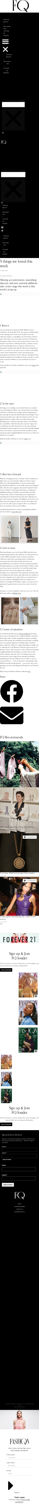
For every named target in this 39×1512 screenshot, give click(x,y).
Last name (11, 1462)
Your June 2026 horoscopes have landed (17, 873)
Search (22, 101)
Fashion (6, 19)
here (29, 671)
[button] (5, 45)
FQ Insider (6, 72)
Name (4, 1146)
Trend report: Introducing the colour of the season (17, 918)
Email (4, 1153)
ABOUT (19, 1204)
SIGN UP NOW (7, 1159)
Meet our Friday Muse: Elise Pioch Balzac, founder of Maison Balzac (17, 828)
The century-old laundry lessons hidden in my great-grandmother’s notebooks (19, 782)
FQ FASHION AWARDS (19, 1206)
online (33, 365)
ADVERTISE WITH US (19, 1211)
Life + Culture (6, 66)
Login (3, 137)
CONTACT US (19, 1209)
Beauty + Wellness (7, 59)
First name (11, 1455)
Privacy (19, 1405)
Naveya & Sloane (24, 634)
